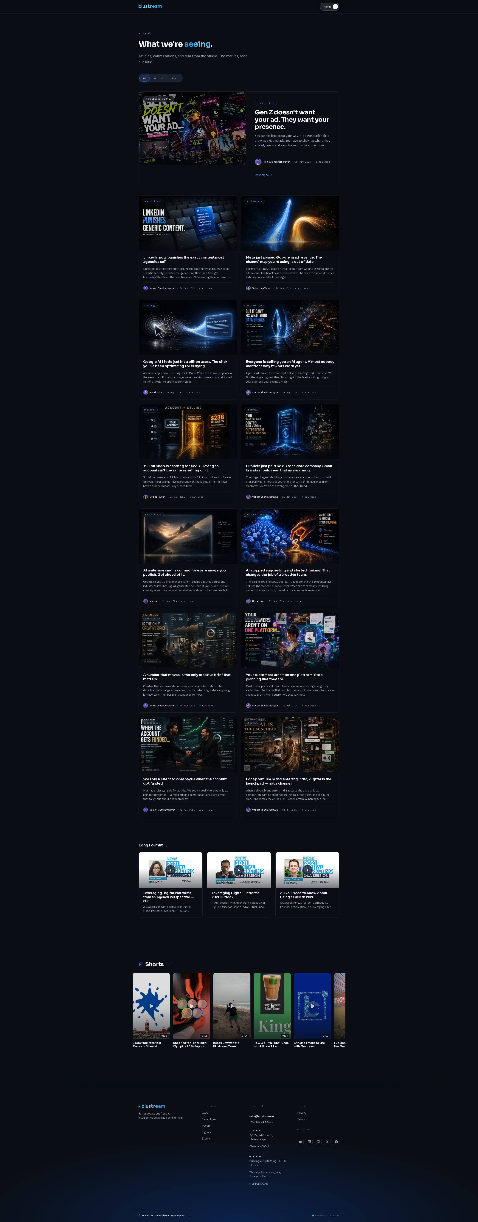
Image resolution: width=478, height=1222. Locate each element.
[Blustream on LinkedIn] (309, 1142)
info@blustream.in (261, 1116)
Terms (301, 1119)
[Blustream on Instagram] (318, 1142)
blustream (150, 6)
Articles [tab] (158, 78)
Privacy (301, 1113)
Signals (206, 1132)
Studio (206, 1138)
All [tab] (144, 78)
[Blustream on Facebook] (336, 1142)
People (206, 1125)
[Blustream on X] (327, 1142)
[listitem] (188, 245)
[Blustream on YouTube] (300, 1142)
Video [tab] (174, 78)
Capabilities (209, 1119)
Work (205, 1113)
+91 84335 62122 (261, 1121)
